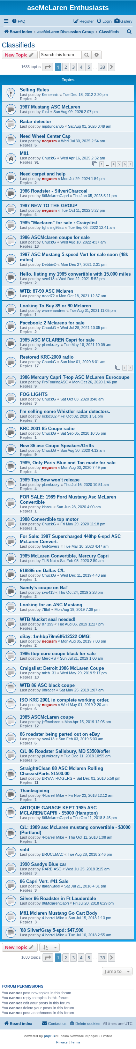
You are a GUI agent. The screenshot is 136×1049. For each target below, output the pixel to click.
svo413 (48, 279)
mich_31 (49, 673)
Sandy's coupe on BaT (44, 587)
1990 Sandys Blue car (43, 864)
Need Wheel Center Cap (45, 136)
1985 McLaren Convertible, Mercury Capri (64, 556)
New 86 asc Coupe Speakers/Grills (57, 445)
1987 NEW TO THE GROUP (48, 205)
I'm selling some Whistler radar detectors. (65, 411)
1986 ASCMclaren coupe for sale (55, 237)
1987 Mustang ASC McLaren (50, 107)
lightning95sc (53, 227)
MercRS (49, 658)
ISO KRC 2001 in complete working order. (64, 700)
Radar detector (35, 121)
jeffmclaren (51, 722)
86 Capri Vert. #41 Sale (44, 881)
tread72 (48, 296)
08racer (48, 690)
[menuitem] (123, 21)
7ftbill (46, 609)
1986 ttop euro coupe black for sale (58, 653)
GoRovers (51, 546)
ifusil (45, 112)
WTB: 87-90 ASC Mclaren (46, 291)
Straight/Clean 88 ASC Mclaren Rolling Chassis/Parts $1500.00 (61, 771)
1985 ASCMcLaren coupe (47, 717)
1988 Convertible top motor (49, 519)
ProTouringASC (55, 382)
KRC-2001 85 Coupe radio (47, 428)
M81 (24, 153)
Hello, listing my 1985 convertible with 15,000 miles (75, 274)
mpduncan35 (53, 126)
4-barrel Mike (53, 795)
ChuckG (49, 158)
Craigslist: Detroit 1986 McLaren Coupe (62, 668)
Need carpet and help (43, 174)
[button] (48, 67)
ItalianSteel (51, 886)
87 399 (47, 624)
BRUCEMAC (52, 854)
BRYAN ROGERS (57, 778)
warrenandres (54, 310)
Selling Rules (34, 89)
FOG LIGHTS (34, 394)
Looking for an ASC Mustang (51, 604)
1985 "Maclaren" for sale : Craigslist (58, 222)
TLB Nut (49, 561)
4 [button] (81, 67)
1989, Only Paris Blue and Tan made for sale (67, 462)
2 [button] (66, 67)
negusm (49, 141)
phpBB (49, 1036)
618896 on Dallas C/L (42, 570)
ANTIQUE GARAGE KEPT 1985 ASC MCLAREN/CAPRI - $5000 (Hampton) (59, 810)
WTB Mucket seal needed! (47, 619)
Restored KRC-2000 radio (47, 357)
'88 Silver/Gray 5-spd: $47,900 (51, 930)
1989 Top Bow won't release (50, 479)
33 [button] (102, 67)
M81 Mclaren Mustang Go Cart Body (58, 913)
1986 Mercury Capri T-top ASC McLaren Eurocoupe (74, 377)
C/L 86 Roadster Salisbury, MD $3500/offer (65, 751)
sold (24, 849)
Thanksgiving (34, 790)
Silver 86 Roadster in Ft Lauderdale (58, 898)
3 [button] (73, 67)
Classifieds (18, 45)
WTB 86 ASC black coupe (47, 685)
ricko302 (49, 416)
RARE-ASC (51, 869)
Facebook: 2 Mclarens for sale (52, 322)
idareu (47, 507)
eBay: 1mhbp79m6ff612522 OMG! (55, 636)
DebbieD (49, 264)
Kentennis (50, 94)
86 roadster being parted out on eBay (60, 734)
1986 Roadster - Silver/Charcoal (54, 191)
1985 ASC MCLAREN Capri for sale (57, 340)
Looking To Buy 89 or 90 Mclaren (55, 305)
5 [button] (89, 67)
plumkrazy (51, 345)
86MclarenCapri (55, 196)
